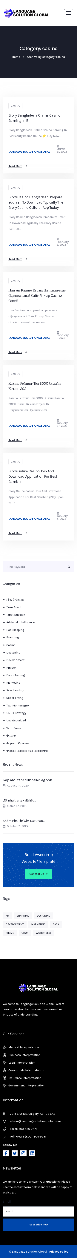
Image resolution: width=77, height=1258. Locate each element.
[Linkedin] (32, 1153)
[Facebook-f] (6, 1153)
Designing (13, 652)
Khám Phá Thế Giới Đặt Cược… (23, 821)
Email (7, 1201)
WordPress (13, 728)
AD (7, 915)
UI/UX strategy (16, 713)
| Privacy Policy (58, 1251)
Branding (12, 637)
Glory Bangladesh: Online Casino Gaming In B (34, 118)
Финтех (11, 735)
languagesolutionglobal (29, 151)
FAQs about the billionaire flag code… (28, 780)
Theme (10, 933)
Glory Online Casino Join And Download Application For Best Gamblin (32, 476)
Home (16, 57)
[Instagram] (23, 1153)
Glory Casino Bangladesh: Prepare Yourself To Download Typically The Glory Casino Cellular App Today (35, 202)
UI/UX (24, 933)
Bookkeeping (15, 630)
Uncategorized (16, 720)
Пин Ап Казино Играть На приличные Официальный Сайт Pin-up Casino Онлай (36, 295)
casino (15, 106)
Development (15, 660)
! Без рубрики (15, 599)
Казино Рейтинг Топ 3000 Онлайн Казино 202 (34, 386)
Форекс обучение (17, 743)
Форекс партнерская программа (27, 750)
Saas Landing (15, 690)
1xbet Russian (15, 614)
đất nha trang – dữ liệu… (19, 800)
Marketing (13, 682)
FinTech (11, 667)
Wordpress (44, 933)
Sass (56, 924)
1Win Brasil (13, 607)
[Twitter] (15, 1153)
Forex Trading (15, 675)
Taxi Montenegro (17, 705)
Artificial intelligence (20, 622)
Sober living (14, 698)
